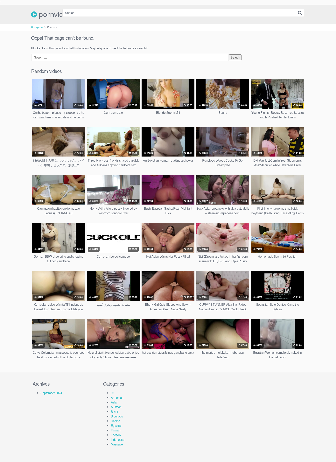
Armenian (117, 397)
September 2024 (51, 393)
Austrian (116, 407)
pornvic (49, 14)
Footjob (116, 435)
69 (112, 393)
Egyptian (116, 425)
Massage (117, 444)
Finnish (116, 430)
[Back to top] (325, 451)
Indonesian (118, 439)
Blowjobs (117, 416)
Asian (114, 402)
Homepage (36, 27)
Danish (115, 421)
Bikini (114, 411)
